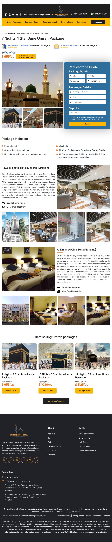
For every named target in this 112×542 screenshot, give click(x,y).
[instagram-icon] (10, 14)
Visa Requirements (86, 434)
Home (4, 33)
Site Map (51, 454)
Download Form (85, 438)
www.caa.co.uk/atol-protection (94, 532)
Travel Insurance (54, 446)
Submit (87, 124)
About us (51, 434)
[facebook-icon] (6, 14)
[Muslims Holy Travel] (62, 11)
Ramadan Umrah (32, 22)
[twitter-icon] (13, 14)
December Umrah (50, 22)
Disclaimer (106, 515)
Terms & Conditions (93, 515)
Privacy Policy (78, 515)
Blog (49, 438)
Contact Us (81, 22)
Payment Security (64, 515)
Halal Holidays (67, 22)
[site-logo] (19, 430)
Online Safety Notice (87, 450)
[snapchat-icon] (37, 460)
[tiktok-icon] (20, 14)
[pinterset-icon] (17, 14)
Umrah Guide (84, 446)
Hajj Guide (83, 442)
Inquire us (98, 22)
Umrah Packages (14, 22)
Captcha (74, 108)
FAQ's (50, 442)
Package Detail (10, 391)
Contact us (52, 450)
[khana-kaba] (19, 356)
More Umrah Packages (56, 401)
